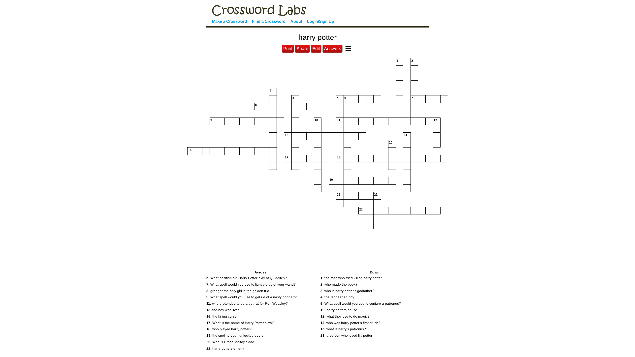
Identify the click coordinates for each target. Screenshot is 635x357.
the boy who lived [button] (223, 310)
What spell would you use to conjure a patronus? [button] (360, 303)
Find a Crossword (269, 21)
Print (287, 48)
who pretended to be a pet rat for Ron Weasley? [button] (247, 303)
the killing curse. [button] (222, 316)
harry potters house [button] (338, 310)
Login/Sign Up (320, 21)
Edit (316, 48)
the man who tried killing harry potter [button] (351, 278)
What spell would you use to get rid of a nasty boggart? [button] (251, 297)
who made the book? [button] (338, 284)
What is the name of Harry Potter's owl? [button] (240, 323)
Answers (332, 48)
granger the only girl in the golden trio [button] (237, 291)
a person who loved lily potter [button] (346, 335)
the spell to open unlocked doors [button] (234, 335)
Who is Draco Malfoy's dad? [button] (231, 342)
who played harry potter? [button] (229, 329)
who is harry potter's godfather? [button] (347, 291)
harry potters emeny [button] (225, 348)
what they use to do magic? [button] (345, 316)
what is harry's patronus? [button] (343, 329)
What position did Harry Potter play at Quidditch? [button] (246, 278)
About (296, 21)
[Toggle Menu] (348, 48)
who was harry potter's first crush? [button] (350, 323)
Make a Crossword (229, 21)
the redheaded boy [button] (337, 297)
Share (302, 48)
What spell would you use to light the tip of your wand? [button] (251, 284)
